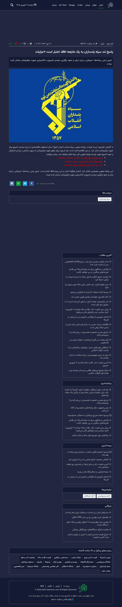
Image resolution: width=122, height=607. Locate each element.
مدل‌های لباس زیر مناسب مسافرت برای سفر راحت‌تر (86, 512)
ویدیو (54, 5)
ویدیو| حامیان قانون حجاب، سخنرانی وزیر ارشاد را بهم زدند (87, 453)
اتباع (78, 566)
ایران (101, 5)
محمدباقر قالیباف (86, 562)
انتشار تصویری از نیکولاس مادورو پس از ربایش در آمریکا (87, 318)
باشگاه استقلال (67, 566)
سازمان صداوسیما (90, 566)
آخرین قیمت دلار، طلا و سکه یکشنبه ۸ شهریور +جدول (88, 364)
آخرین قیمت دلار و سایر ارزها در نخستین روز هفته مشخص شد (87, 466)
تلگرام (50, 586)
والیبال (39, 562)
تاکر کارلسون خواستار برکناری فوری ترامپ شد (89, 297)
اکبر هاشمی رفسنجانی (50, 566)
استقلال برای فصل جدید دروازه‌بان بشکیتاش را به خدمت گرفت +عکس (88, 349)
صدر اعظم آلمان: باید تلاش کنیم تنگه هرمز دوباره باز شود (86, 286)
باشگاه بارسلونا (33, 566)
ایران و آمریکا (105, 557)
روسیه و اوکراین (71, 562)
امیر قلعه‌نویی (19, 566)
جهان (94, 5)
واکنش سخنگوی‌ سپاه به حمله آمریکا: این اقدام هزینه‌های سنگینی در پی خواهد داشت (88, 271)
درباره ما (67, 586)
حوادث (80, 5)
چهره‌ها (72, 5)
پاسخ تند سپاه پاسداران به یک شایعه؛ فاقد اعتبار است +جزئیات (74, 52)
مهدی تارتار (57, 562)
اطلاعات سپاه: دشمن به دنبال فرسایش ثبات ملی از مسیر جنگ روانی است (86, 326)
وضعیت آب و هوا (28, 557)
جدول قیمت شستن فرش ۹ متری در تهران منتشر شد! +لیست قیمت (88, 536)
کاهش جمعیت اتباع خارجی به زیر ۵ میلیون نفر (88, 459)
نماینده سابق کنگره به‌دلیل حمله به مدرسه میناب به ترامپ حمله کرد (87, 278)
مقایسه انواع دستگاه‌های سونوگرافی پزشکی (90, 529)
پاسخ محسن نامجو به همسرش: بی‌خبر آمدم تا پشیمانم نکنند (88, 334)
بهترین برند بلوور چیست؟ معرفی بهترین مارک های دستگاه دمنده (87, 523)
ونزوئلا (47, 562)
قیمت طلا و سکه (44, 557)
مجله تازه (63, 5)
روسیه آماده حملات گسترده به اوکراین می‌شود (89, 292)
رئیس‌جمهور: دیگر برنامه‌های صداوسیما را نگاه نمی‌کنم (89, 409)
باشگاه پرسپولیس (103, 562)
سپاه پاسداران (104, 199)
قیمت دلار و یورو (90, 557)
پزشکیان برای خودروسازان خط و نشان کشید (90, 435)
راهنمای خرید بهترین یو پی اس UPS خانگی (90, 517)
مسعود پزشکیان (27, 562)
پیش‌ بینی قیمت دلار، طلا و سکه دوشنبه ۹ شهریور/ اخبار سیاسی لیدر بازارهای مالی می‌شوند (86, 311)
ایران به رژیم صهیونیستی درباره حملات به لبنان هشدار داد (88, 356)
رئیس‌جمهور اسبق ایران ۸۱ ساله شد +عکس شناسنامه (80, 158)
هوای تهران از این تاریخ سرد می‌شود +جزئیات (84, 161)
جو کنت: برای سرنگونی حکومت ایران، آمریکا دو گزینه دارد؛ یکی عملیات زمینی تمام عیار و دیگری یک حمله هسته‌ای (86, 392)
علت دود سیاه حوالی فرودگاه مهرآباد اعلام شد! (83, 165)
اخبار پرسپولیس (104, 496)
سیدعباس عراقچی (61, 557)
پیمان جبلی (106, 570)
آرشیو (58, 586)
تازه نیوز (110, 5)
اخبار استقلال (89, 496)
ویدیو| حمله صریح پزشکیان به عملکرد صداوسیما (88, 415)
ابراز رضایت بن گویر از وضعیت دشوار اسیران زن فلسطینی (89, 341)
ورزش (87, 5)
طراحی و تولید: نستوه (59, 599)
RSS (42, 586)
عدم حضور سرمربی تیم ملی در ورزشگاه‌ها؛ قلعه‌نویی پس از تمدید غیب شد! (86, 263)
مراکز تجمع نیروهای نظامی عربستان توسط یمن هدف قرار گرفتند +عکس (88, 372)
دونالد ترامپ (76, 557)
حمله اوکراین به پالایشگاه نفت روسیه (92, 472)
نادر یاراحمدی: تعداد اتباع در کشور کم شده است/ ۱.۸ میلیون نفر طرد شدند (86, 303)
